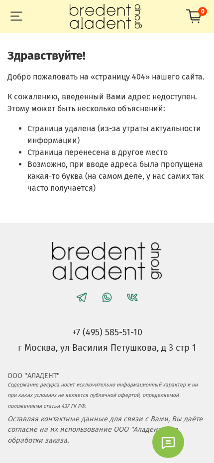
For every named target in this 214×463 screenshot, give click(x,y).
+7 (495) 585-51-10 (107, 332)
